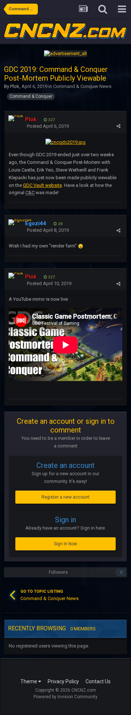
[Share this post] (118, 126)
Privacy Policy (63, 681)
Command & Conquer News (82, 86)
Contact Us (98, 681)
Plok (14, 86)
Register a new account (65, 497)
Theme (29, 681)
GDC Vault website (42, 185)
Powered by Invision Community (65, 696)
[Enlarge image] (65, 142)
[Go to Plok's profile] (15, 118)
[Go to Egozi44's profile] (19, 222)
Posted (48, 126)
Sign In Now (65, 543)
